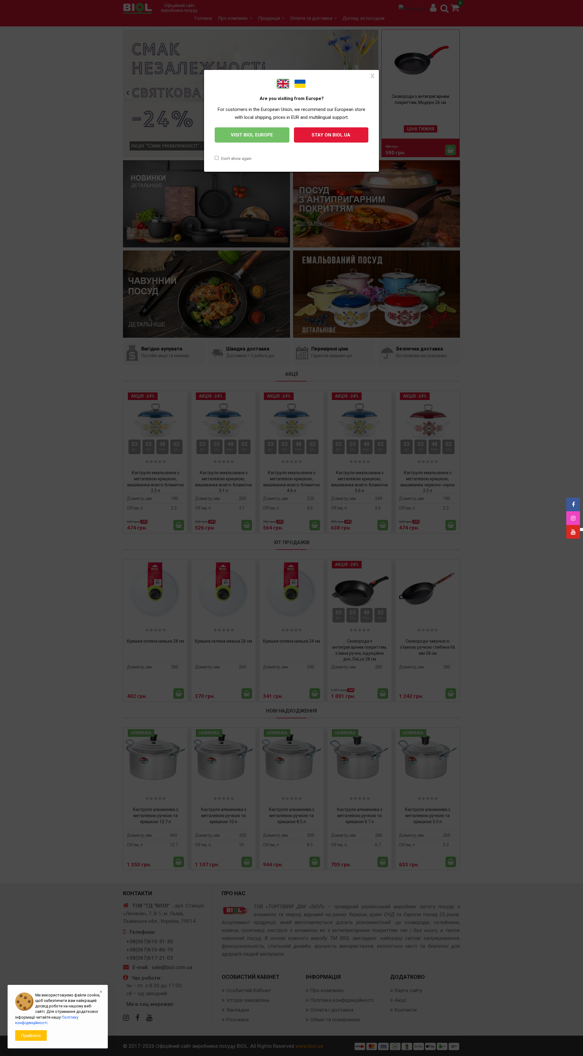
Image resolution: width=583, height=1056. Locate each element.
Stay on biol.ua (331, 135)
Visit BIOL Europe (252, 135)
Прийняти (31, 1035)
